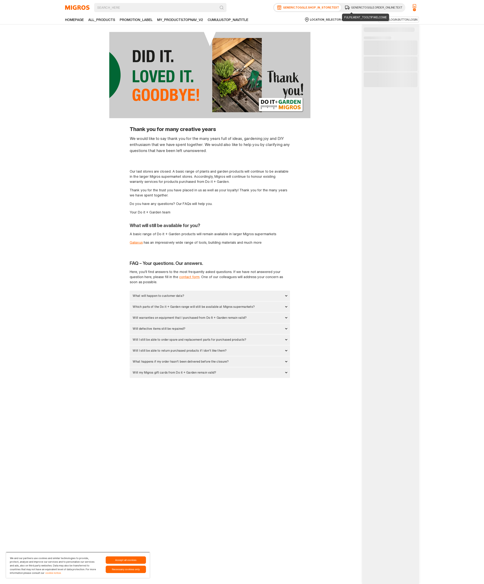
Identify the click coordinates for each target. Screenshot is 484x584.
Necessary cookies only (126, 569)
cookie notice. (53, 573)
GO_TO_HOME (77, 7)
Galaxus (136, 242)
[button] (210, 296)
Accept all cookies (126, 560)
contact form (189, 276)
